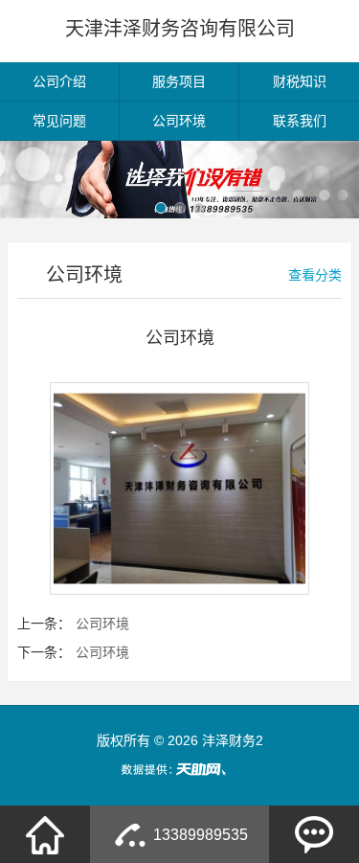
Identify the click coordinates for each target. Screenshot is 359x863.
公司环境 (179, 120)
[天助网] (180, 769)
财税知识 (299, 81)
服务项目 (179, 81)
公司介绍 (59, 81)
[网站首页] (45, 834)
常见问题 (59, 120)
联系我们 (299, 120)
